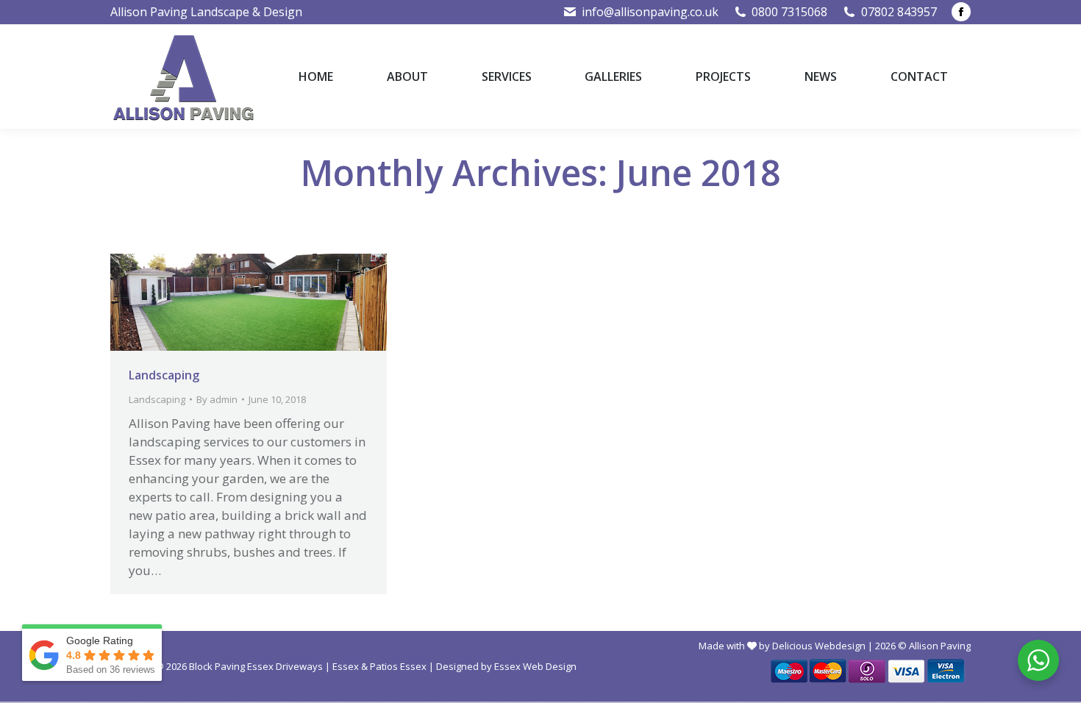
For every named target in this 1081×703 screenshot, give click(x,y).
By (217, 399)
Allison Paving (940, 645)
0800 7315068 (789, 12)
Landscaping (164, 375)
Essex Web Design (535, 666)
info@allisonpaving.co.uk (650, 12)
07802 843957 (899, 12)
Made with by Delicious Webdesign (782, 645)
